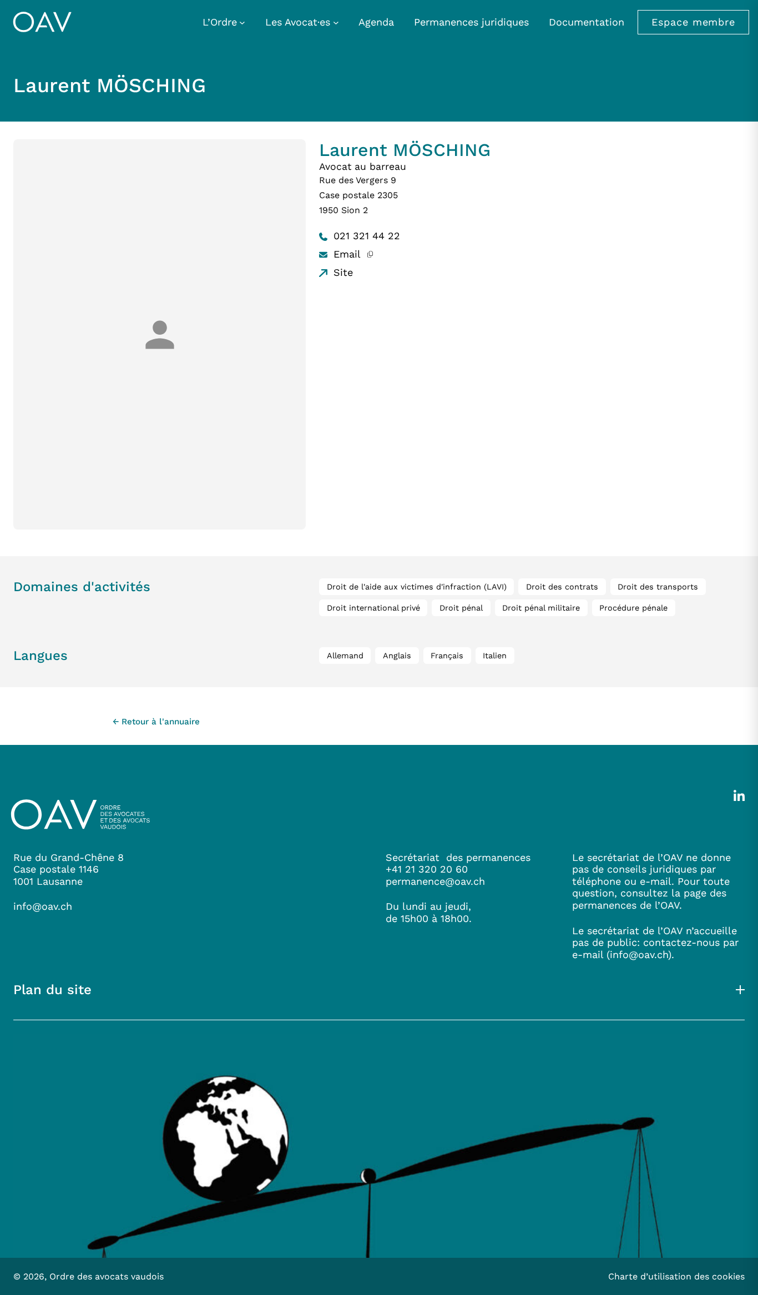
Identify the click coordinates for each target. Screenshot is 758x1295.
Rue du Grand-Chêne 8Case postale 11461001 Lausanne (68, 869)
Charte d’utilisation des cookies (676, 1276)
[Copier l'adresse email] (370, 254)
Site (341, 272)
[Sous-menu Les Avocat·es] (336, 22)
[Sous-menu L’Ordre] (242, 22)
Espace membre (693, 22)
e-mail (587, 954)
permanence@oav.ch (435, 881)
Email (345, 254)
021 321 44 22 (365, 235)
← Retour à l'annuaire (156, 722)
